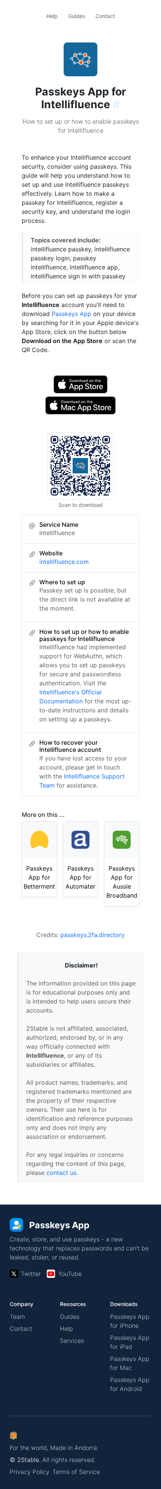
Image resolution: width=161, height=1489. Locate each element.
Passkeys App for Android (129, 1384)
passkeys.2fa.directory (92, 935)
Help (52, 16)
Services (72, 1340)
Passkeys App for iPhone (129, 1321)
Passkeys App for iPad (129, 1342)
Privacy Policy (29, 1471)
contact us (61, 1172)
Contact (105, 16)
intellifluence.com (64, 561)
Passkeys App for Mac (129, 1363)
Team (17, 1316)
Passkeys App (71, 313)
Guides (76, 16)
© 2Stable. (25, 1459)
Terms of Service (76, 1471)
